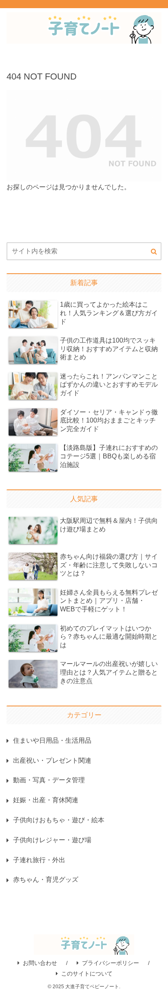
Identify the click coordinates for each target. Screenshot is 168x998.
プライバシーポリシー (110, 963)
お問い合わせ (40, 963)
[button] (154, 251)
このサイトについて (87, 973)
